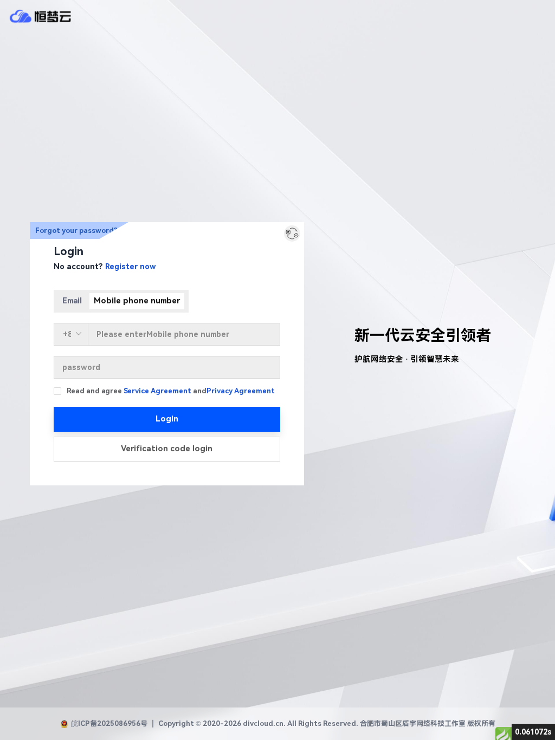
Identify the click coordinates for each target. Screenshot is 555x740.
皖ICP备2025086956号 (109, 723)
